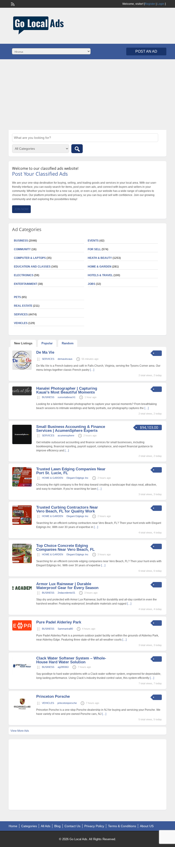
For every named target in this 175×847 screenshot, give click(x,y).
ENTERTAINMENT (25, 284)
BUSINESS (48, 397)
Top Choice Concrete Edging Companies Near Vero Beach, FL (65, 547)
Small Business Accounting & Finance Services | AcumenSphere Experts (70, 429)
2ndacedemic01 (66, 592)
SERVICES (48, 359)
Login (160, 3)
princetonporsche (67, 703)
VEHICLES (48, 703)
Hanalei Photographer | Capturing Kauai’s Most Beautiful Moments (66, 390)
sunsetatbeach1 (66, 397)
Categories (29, 826)
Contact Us (72, 826)
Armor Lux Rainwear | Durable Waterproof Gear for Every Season (67, 586)
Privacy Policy (94, 826)
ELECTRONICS (23, 275)
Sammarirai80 (65, 628)
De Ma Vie (45, 352)
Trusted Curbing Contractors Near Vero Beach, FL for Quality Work (67, 509)
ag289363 (63, 667)
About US (147, 826)
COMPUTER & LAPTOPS (30, 258)
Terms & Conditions (122, 826)
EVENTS (93, 240)
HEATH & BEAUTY (100, 258)
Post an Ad (146, 51)
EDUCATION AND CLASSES (32, 266)
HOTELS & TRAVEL (100, 275)
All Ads (45, 826)
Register (150, 3)
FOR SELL (94, 249)
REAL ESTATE (23, 305)
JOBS (91, 284)
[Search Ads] (77, 148)
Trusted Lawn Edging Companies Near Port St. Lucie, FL (71, 471)
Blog (57, 826)
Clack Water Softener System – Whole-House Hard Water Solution (71, 660)
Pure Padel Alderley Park (58, 622)
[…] (92, 369)
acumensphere (66, 435)
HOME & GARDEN (99, 266)
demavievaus (65, 359)
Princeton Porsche (53, 696)
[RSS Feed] (12, 3)
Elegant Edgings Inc (77, 477)
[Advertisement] (87, 94)
